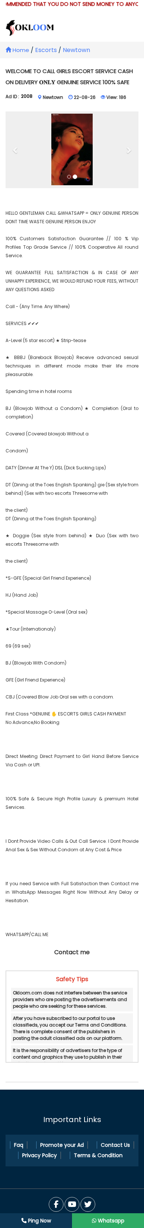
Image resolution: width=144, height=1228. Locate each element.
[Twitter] (72, 1204)
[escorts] (71, 150)
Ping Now (39, 1220)
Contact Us (115, 1145)
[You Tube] (87, 1204)
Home (20, 50)
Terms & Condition (98, 1155)
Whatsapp (110, 1220)
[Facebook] (56, 1204)
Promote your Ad (62, 1145)
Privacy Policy (39, 1155)
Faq (18, 1145)
